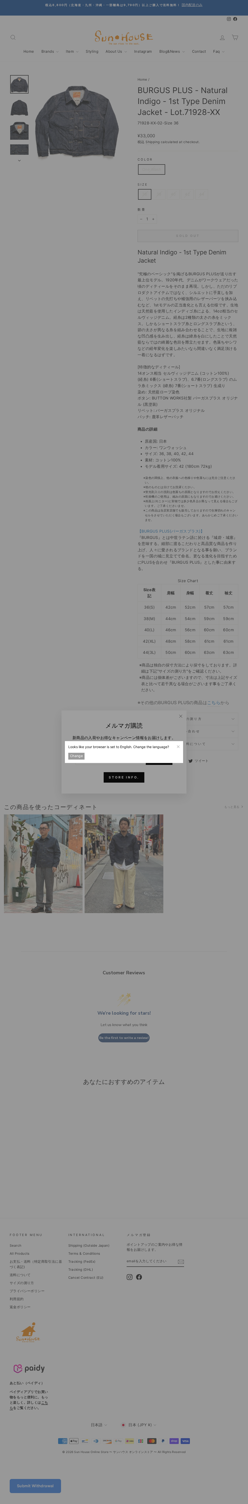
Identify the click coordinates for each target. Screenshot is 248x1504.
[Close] (178, 746)
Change (76, 756)
